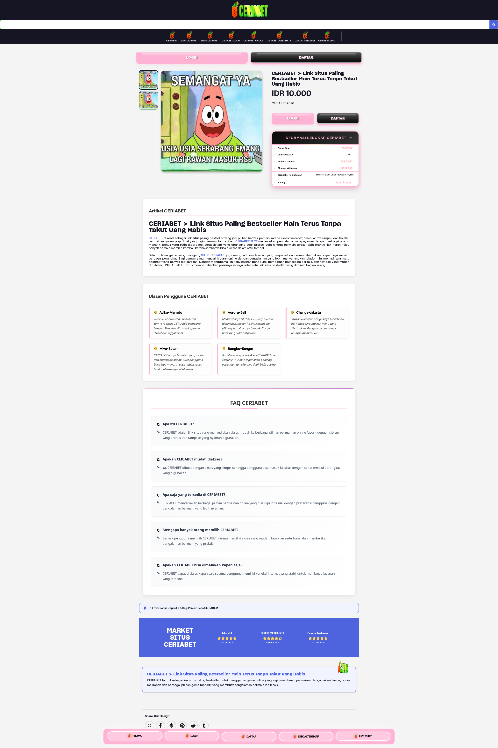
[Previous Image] (164, 122)
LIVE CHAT (365, 735)
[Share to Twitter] (149, 725)
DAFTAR (306, 57)
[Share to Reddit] (193, 725)
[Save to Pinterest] (182, 725)
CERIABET (156, 238)
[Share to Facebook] (160, 725)
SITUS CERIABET (213, 255)
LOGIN (192, 57)
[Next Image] (259, 122)
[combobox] (245, 24)
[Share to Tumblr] (204, 725)
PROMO (137, 736)
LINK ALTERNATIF (308, 735)
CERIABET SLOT (246, 241)
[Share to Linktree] (171, 725)
